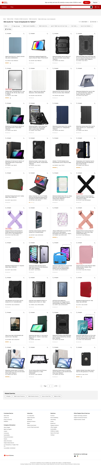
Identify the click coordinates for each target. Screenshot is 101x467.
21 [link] (10, 63)
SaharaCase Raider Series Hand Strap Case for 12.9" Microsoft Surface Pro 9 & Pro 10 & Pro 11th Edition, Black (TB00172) (85, 58)
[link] (86, 2)
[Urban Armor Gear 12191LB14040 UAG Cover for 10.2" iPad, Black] (15, 324)
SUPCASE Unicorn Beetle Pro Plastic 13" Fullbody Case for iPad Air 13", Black (38, 301)
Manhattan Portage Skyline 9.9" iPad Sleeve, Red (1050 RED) (84, 301)
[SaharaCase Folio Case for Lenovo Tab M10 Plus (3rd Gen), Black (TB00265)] (62, 80)
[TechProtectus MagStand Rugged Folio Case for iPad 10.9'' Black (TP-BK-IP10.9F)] (39, 45)
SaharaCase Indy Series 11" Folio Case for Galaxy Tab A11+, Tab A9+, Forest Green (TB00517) (38, 337)
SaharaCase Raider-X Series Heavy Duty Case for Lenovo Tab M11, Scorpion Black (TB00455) (38, 162)
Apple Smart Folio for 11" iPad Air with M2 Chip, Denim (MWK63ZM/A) (14, 57)
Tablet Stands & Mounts (33, 396)
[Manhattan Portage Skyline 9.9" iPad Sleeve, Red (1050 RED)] (86, 289)
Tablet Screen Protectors (19, 396)
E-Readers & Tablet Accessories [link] (21, 19)
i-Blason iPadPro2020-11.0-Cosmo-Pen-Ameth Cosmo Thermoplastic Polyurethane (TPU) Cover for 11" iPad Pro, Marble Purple (62, 232)
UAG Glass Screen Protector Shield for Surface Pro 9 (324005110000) (37, 231)
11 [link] (10, 341)
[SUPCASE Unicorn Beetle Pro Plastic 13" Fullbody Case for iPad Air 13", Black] (39, 289)
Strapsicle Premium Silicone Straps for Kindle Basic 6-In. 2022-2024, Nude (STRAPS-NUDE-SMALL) (84, 232)
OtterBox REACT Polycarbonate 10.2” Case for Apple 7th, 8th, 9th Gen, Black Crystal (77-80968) (15, 93)
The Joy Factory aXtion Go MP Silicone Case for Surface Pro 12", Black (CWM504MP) (38, 372)
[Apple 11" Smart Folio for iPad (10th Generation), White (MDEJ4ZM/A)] (39, 80)
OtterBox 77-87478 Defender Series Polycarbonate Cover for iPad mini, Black (62, 161)
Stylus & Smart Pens (46, 396)
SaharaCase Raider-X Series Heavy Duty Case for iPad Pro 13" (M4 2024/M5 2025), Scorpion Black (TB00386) (38, 128)
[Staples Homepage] (5, 2)
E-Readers (8, 396)
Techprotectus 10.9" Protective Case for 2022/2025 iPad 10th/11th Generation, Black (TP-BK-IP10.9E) (85, 162)
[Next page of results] (60, 386)
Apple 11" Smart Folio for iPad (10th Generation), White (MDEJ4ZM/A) (37, 92)
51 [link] (81, 376)
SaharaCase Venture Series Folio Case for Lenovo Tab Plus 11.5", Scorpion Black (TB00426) (85, 128)
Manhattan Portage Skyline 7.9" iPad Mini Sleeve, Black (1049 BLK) (14, 266)
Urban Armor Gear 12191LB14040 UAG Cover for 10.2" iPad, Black (14, 336)
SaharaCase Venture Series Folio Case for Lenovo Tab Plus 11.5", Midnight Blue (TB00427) (62, 128)
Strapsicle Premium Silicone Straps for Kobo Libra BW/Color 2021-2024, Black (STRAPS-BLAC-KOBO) (85, 197)
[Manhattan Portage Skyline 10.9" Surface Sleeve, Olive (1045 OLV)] (15, 185)
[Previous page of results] (41, 386)
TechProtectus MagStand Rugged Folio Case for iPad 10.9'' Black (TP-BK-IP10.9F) (38, 57)
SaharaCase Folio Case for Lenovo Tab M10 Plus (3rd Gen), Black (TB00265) (61, 92)
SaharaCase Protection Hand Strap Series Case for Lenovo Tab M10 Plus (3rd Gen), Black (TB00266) (62, 337)
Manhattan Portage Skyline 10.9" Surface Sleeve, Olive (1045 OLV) (14, 196)
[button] (91, 7)
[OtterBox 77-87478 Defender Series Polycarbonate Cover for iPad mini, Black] (62, 150)
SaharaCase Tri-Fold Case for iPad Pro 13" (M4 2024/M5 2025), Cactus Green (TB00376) (14, 128)
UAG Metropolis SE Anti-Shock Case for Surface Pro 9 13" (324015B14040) (14, 301)
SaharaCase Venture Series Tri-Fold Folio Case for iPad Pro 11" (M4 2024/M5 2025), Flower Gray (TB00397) (62, 372)
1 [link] (57, 167)
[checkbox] (16, 26)
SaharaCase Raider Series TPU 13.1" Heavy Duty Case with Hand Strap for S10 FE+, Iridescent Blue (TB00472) (62, 197)
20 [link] (10, 97)
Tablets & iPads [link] (10, 19)
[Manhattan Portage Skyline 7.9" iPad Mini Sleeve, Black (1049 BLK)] (15, 254)
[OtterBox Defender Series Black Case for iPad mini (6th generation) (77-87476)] (86, 359)
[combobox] (76, 7)
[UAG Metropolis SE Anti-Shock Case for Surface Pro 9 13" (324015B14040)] (15, 289)
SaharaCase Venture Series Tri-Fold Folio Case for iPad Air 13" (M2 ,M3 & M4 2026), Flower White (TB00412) (15, 372)
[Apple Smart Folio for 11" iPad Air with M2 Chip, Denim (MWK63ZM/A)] (15, 45)
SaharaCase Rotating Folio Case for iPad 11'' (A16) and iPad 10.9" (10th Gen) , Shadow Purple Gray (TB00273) (85, 93)
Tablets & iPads (57, 396)
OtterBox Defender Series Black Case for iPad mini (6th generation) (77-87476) (85, 371)
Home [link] (4, 19)
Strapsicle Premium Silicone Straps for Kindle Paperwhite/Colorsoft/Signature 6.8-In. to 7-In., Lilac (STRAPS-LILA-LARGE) (14, 232)
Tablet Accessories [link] (33, 19)
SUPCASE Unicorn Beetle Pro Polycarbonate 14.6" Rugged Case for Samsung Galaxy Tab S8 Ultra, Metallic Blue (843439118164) (61, 302)
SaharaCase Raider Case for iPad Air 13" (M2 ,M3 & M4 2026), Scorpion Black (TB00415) (62, 58)
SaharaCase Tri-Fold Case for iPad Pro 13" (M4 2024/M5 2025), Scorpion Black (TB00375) (14, 162)
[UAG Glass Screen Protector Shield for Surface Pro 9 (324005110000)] (39, 219)
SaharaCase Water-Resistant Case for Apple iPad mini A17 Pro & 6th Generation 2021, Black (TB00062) (38, 267)
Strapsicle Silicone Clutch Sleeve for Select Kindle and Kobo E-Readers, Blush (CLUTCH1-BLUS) (85, 267)
